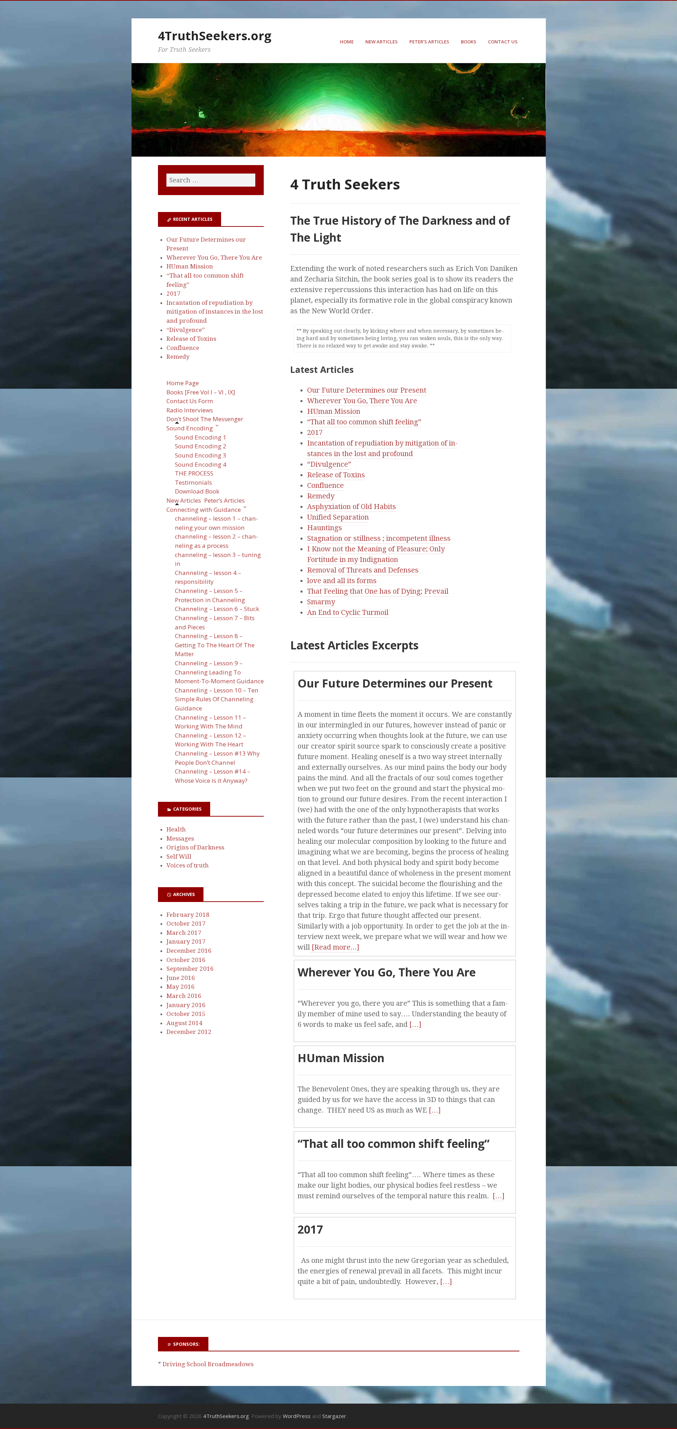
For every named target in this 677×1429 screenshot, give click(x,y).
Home (347, 41)
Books (468, 41)
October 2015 (186, 1013)
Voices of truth (187, 865)
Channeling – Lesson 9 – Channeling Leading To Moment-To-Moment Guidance (219, 672)
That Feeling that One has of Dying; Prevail (378, 591)
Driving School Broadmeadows (208, 1364)
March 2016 (183, 995)
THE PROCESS (194, 473)
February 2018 (187, 914)
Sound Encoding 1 (200, 437)
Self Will (178, 856)
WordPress (297, 1415)
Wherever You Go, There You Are (362, 400)
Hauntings (324, 527)
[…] (415, 1024)
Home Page (182, 383)
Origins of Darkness (195, 847)
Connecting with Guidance (203, 509)
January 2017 (186, 941)
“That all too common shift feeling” (364, 422)
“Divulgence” (329, 464)
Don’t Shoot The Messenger (204, 419)
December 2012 (189, 1031)
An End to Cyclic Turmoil (348, 612)
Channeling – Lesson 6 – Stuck (217, 609)
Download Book (197, 491)
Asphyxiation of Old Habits (351, 506)
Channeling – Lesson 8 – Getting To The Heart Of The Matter (215, 645)
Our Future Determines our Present (366, 390)
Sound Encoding (189, 428)
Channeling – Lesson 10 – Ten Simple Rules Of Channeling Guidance (216, 699)
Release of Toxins (336, 475)
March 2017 (183, 932)
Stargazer (334, 1415)
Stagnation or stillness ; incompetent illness (379, 538)
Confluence (325, 485)
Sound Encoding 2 (200, 446)
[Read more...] (334, 947)
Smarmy (321, 602)
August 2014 (184, 1023)
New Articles (381, 41)
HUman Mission (333, 411)
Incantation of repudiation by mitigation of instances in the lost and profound (214, 311)
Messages (180, 838)
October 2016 (186, 959)
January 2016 (186, 1005)
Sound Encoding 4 (200, 464)
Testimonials (193, 482)
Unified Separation (338, 517)
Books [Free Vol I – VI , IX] (200, 392)
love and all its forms (342, 580)
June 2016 (180, 977)
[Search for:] (210, 180)
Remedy (320, 496)
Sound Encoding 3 (200, 455)
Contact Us (503, 41)
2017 (315, 432)
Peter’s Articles (429, 41)
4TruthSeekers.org (215, 36)
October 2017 (186, 923)
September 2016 (190, 968)
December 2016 (189, 950)
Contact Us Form (189, 401)
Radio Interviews (189, 410)
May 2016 (180, 986)
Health (176, 829)
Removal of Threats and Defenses (363, 570)
